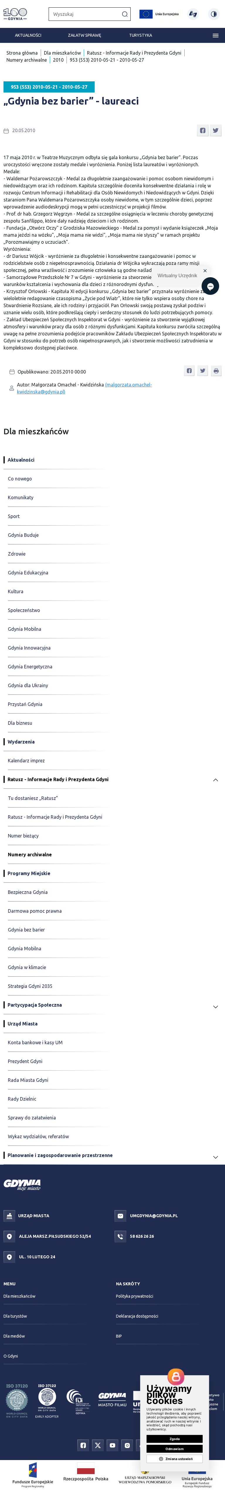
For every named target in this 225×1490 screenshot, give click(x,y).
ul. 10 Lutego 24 (36, 1256)
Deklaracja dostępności (137, 1316)
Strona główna (22, 53)
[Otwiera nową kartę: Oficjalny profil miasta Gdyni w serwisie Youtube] (112, 1444)
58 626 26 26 (141, 1236)
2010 (58, 60)
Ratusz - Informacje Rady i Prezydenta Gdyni (134, 53)
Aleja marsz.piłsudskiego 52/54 (54, 1236)
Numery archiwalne (26, 60)
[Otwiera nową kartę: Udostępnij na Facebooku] (203, 129)
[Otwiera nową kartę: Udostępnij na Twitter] (215, 129)
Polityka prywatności (134, 1296)
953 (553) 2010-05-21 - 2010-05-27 (107, 60)
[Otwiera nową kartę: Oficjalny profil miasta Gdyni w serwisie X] (98, 1444)
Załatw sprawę (84, 35)
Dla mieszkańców (62, 53)
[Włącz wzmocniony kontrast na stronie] (213, 14)
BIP (119, 1336)
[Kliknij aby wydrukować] (216, 371)
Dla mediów (14, 1336)
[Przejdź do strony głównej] (15, 14)
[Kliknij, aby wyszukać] (124, 14)
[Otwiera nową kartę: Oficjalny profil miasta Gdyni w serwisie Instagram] (127, 1444)
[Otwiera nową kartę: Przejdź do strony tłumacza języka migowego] (193, 14)
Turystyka (140, 35)
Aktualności (28, 35)
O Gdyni (11, 1356)
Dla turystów (15, 1316)
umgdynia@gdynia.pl (153, 1215)
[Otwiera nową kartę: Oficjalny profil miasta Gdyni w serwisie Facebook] (83, 1444)
